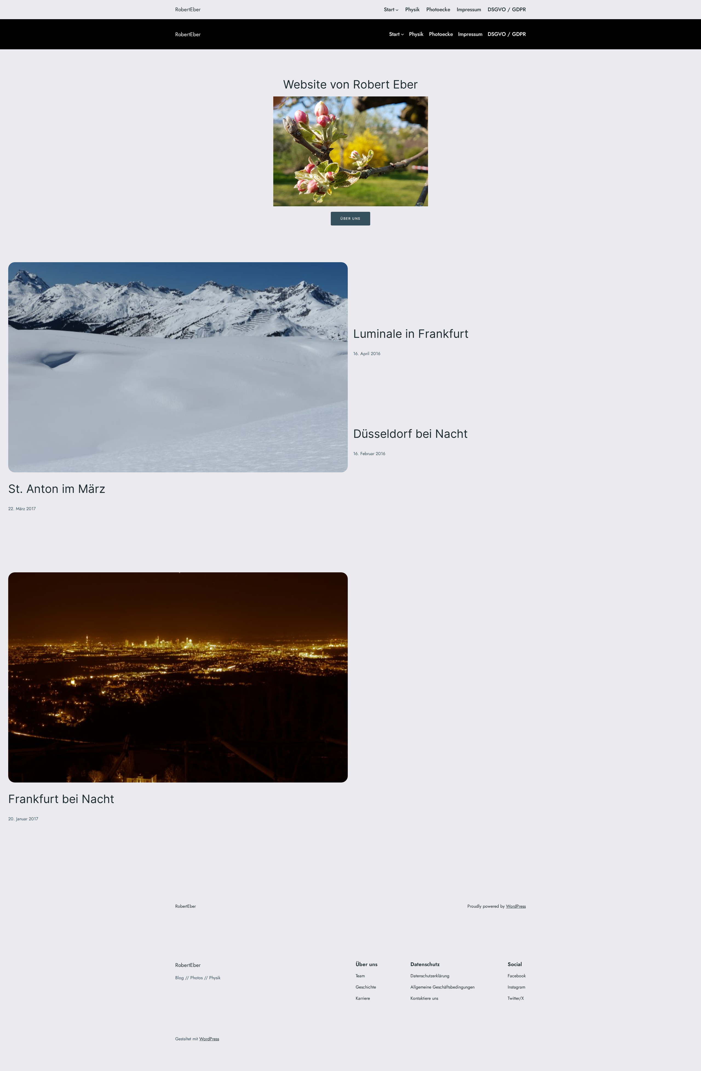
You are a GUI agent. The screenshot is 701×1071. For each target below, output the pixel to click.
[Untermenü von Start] (397, 9)
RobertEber (188, 9)
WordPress (516, 906)
